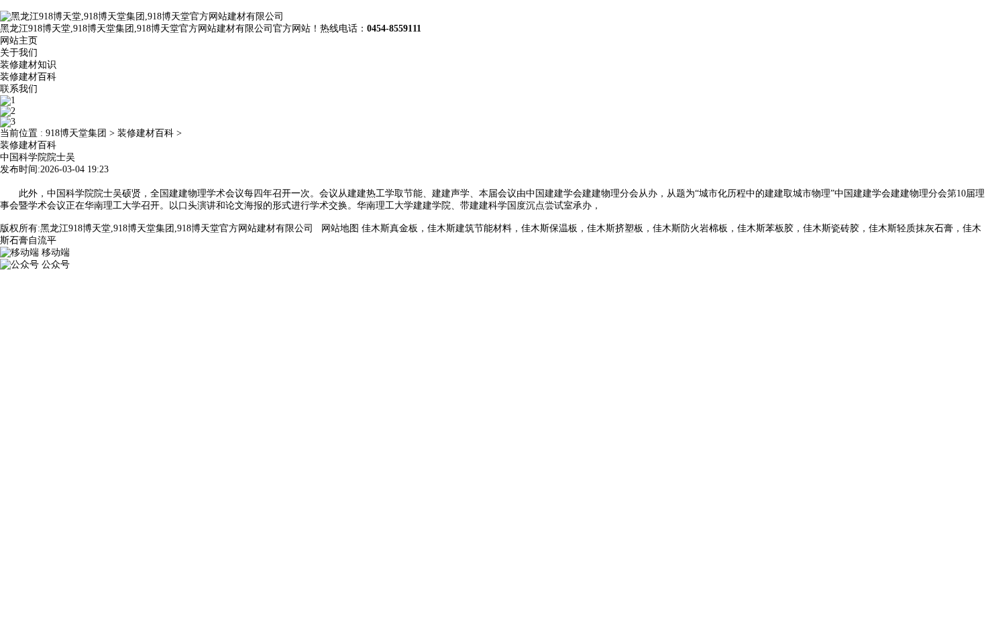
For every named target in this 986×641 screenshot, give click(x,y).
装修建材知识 (28, 65)
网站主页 (19, 41)
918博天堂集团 (76, 133)
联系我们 (19, 89)
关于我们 (19, 53)
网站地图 (340, 228)
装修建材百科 (28, 77)
